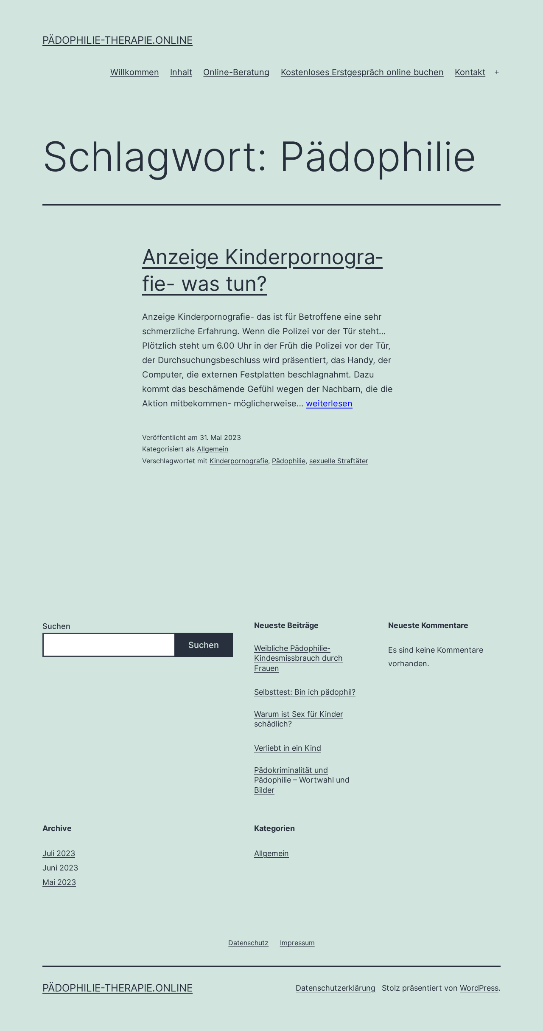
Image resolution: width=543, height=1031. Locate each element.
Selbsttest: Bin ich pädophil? (304, 691)
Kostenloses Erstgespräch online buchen (362, 72)
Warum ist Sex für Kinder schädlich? (298, 719)
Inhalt (181, 72)
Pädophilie (288, 460)
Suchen (56, 626)
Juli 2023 (58, 853)
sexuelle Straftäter (338, 460)
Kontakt (470, 72)
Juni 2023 (60, 867)
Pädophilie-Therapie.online (117, 40)
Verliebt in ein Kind (287, 748)
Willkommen (134, 72)
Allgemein (212, 449)
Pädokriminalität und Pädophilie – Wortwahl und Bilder (302, 780)
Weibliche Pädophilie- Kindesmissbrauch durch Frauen (298, 658)
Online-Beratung (236, 72)
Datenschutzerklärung (335, 987)
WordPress (479, 987)
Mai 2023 (59, 882)
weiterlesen (329, 403)
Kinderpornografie (239, 460)
